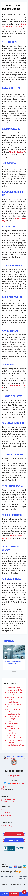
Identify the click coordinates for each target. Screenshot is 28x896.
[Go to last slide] (6, 657)
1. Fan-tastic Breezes (13, 688)
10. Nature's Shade (13, 716)
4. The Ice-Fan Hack (13, 695)
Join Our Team (7, 815)
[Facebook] (19, 783)
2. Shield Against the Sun (15, 690)
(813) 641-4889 (15, 776)
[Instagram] (21, 783)
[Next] (22, 657)
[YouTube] (23, 783)
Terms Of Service (22, 876)
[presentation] (14, 652)
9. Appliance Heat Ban (14, 714)
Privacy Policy (23, 879)
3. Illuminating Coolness (14, 692)
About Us (6, 810)
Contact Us (6, 813)
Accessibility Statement (8, 876)
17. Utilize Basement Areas (15, 745)
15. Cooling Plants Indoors (15, 738)
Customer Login (8, 826)
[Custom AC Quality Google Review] (11, 783)
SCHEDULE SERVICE (14, 834)
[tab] (12, 671)
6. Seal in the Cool (12, 702)
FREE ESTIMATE (14, 840)
